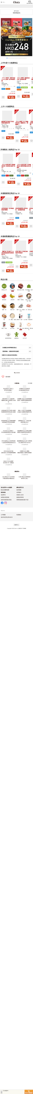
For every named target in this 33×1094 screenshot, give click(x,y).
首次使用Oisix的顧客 (6, 487)
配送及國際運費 (5, 490)
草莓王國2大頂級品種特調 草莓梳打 (21, 252)
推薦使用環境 (20, 497)
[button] (2, 38)
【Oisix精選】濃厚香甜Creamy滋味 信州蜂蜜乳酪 (8, 79)
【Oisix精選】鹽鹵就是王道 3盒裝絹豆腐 (23, 78)
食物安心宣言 (20, 495)
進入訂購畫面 (29, 1092)
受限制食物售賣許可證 (22, 499)
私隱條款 (18, 514)
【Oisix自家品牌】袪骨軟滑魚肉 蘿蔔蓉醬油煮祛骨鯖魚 (24, 166)
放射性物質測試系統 (6, 499)
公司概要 (3, 514)
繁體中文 (16, 524)
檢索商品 (30, 2)
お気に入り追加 (3, 97)
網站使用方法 (20, 487)
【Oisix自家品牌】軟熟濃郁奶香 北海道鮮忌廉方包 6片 (8, 166)
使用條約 (18, 492)
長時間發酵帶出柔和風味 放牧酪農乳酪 (21, 209)
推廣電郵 (18, 490)
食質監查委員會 (5, 497)
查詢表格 (3, 492)
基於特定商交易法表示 (7, 517)
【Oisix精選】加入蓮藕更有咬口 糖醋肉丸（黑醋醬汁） (21, 123)
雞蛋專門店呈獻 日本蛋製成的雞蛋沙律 (8, 122)
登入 (3, 2)
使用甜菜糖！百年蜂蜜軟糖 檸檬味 (8, 209)
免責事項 (3, 495)
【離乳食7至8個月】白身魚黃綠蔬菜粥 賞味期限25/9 (8, 253)
